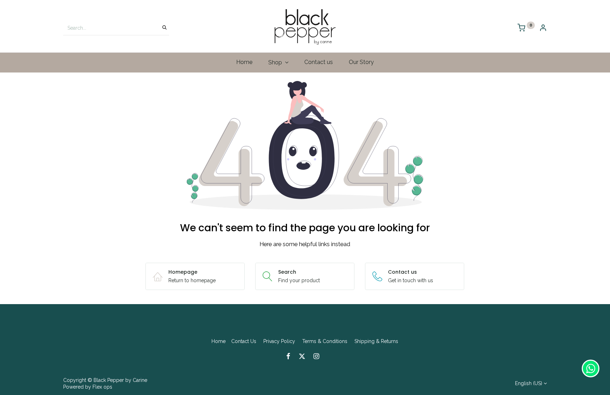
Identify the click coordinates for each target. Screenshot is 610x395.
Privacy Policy (279, 341)
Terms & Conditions (324, 341)
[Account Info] (543, 28)
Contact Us (243, 341)
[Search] (164, 28)
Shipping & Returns (376, 341)
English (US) (528, 383)
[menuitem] (244, 62)
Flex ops (102, 387)
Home (218, 341)
